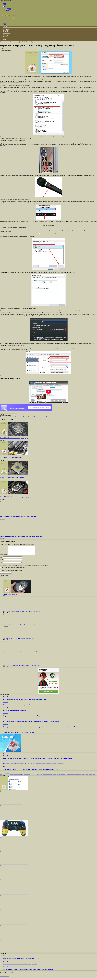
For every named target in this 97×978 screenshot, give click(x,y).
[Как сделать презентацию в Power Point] (14, 863)
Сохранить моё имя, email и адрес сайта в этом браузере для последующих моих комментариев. (25, 565)
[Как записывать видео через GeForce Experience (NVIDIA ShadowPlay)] (14, 533)
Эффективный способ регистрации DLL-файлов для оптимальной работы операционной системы (27, 624)
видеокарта (14, 774)
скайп (15, 413)
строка (83, 774)
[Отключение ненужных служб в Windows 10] (14, 849)
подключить (68, 774)
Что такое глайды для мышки (10, 594)
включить (18, 774)
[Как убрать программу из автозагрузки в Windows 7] (14, 938)
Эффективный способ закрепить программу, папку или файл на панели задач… (22, 611)
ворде (21, 774)
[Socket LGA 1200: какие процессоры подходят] (14, 435)
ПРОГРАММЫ (6, 33)
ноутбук (38, 774)
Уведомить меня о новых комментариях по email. (13, 567)
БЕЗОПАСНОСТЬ (7, 28)
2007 (1, 774)
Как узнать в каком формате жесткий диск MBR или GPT (18, 516)
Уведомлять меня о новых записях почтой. (12, 570)
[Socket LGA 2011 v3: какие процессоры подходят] (14, 494)
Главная (2, 42)
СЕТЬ (4, 34)
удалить (86, 774)
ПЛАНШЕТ (6, 31)
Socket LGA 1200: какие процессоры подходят (14, 438)
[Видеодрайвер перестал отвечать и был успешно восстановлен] (14, 908)
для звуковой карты (25, 138)
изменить (27, 774)
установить (90, 774)
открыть (59, 774)
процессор (76, 774)
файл (94, 774)
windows (6, 774)
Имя (1, 557)
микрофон (5, 413)
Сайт (1, 562)
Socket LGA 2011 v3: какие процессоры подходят (15, 497)
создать (79, 774)
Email (1, 559)
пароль (64, 774)
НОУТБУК (5, 30)
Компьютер (7, 42)
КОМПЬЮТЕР (6, 29)
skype (1, 413)
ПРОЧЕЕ (5, 36)
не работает (11, 413)
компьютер (33, 774)
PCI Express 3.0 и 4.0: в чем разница (11, 457)
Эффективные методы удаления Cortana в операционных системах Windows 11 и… (23, 651)
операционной (44, 774)
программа (72, 774)
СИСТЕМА (6, 35)
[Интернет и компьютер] (10, 20)
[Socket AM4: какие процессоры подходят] (14, 474)
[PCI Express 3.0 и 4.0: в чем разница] (14, 454)
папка (62, 774)
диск (24, 774)
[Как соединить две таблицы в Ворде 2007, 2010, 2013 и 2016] (14, 952)
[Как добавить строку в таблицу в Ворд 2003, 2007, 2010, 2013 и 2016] (14, 878)
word (11, 774)
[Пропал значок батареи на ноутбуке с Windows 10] (14, 789)
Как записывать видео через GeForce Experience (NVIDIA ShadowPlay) (21, 536)
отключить (50, 774)
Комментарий (4, 554)
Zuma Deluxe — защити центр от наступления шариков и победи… (19, 638)
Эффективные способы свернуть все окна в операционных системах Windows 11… (23, 665)
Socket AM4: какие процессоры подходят (12, 477)
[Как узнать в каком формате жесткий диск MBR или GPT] (14, 513)
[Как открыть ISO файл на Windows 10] (14, 803)
